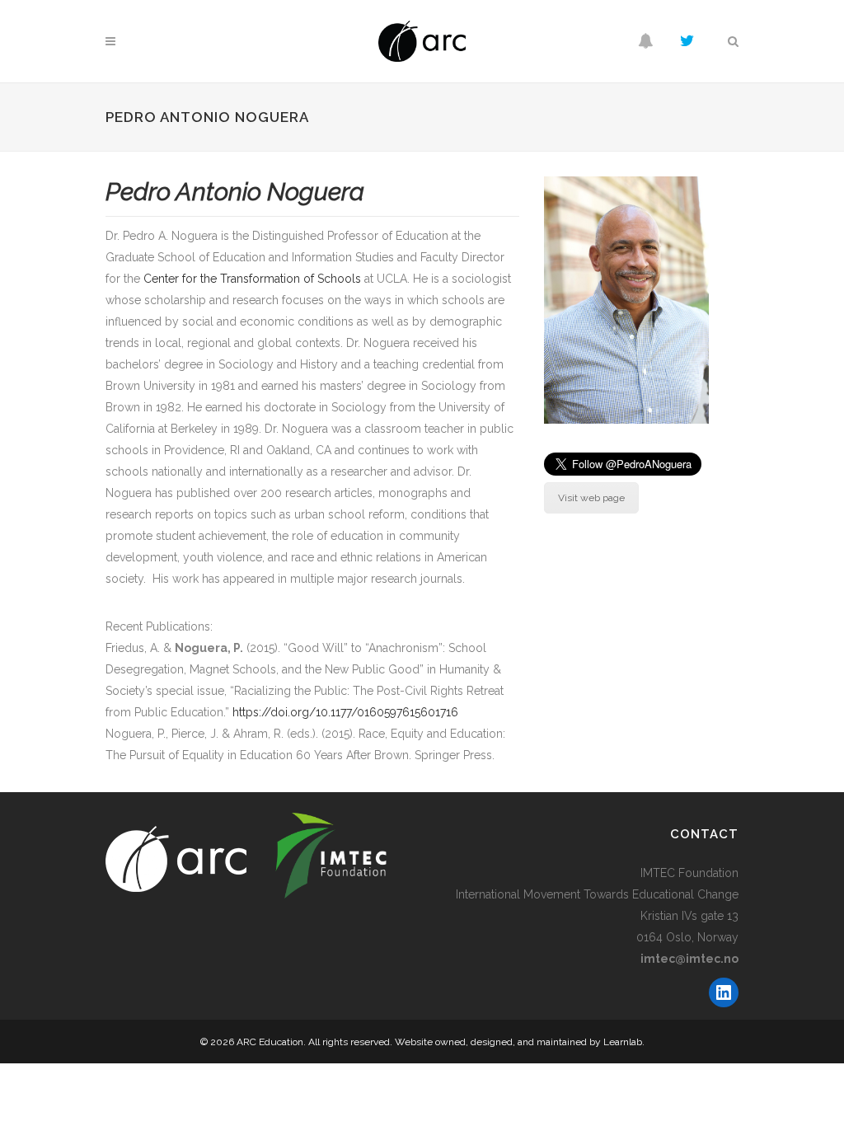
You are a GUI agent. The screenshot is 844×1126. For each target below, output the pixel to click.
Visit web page (591, 498)
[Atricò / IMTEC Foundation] (260, 855)
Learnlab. (624, 1042)
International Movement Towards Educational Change (597, 894)
